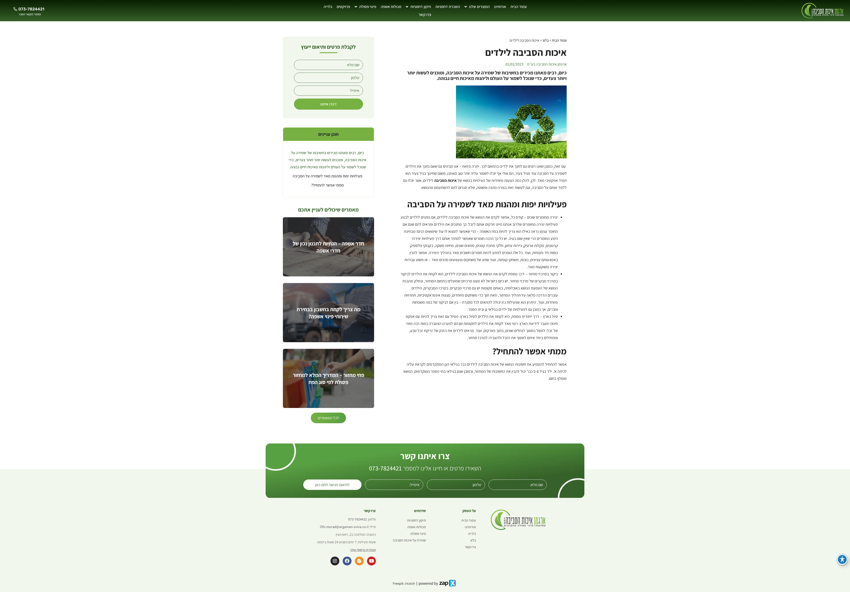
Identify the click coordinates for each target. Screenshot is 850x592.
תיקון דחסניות (420, 6)
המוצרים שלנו (479, 6)
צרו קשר (425, 14)
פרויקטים (343, 6)
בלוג (546, 40)
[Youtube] (371, 561)
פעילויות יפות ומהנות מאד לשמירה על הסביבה (327, 176)
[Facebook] (347, 561)
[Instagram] (334, 561)
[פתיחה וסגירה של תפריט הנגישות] (842, 559)
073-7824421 (385, 468)
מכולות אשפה (391, 6)
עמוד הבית (518, 6)
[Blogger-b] (359, 561)
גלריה (328, 6)
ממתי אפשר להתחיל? (327, 185)
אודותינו (500, 6)
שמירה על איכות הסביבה (409, 540)
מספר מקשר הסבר (30, 14)
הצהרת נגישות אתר (363, 549)
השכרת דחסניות (447, 6)
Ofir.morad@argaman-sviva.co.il (344, 526)
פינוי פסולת (367, 6)
